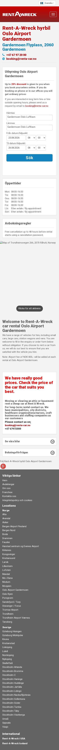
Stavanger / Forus (11, 605)
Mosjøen (6, 586)
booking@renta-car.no (36, 106)
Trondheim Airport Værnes (16, 617)
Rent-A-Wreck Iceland (14, 743)
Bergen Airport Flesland (14, 526)
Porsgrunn (7, 597)
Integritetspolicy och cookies (17, 500)
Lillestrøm (7, 566)
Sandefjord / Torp (11, 602)
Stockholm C (9, 675)
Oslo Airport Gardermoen (15, 590)
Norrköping (8, 655)
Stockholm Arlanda (12, 667)
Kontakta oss (9, 496)
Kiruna (5, 639)
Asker (5, 522)
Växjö (5, 726)
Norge (5, 510)
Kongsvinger (8, 554)
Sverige (6, 627)
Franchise (7, 492)
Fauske (6, 542)
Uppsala (6, 722)
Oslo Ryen (7, 594)
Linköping (7, 647)
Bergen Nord (8, 530)
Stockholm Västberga (13, 714)
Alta (4, 514)
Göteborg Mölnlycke (12, 635)
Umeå (5, 718)
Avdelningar (8, 484)
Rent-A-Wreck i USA (13, 738)
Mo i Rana (7, 578)
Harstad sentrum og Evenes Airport (20, 546)
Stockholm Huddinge (13, 683)
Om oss (6, 488)
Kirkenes (6, 550)
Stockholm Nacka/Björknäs (16, 695)
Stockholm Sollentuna (13, 699)
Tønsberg (7, 621)
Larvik (5, 562)
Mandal (6, 574)
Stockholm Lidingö (12, 691)
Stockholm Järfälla (12, 687)
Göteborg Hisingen (12, 631)
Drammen (7, 538)
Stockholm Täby (10, 710)
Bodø (5, 534)
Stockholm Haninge (12, 679)
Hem (4, 480)
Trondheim (7, 613)
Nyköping (7, 659)
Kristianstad (8, 643)
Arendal (6, 518)
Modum (6, 582)
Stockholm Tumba (11, 707)
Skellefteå (7, 663)
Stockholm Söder (11, 702)
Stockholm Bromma (12, 671)
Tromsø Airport (10, 609)
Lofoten (6, 570)
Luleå (5, 651)
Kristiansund (8, 558)
